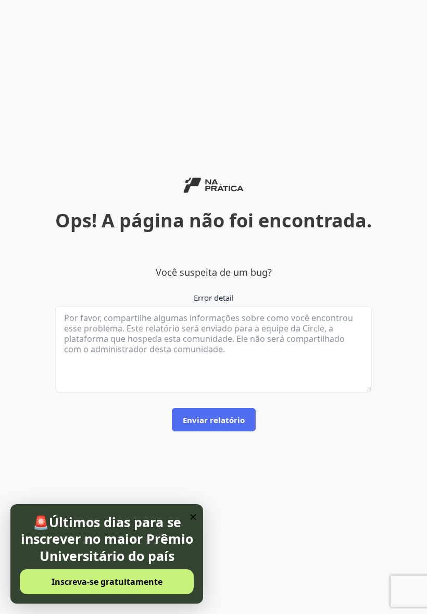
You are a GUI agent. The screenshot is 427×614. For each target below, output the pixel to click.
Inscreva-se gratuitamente (107, 581)
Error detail (214, 297)
